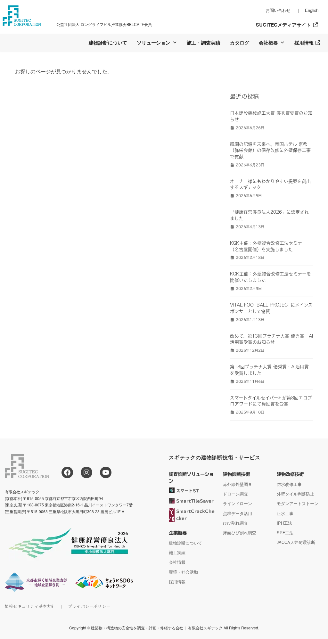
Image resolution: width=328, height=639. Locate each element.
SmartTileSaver (195, 501)
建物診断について (108, 42)
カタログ (239, 42)
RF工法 (286, 532)
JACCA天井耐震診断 (296, 542)
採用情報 (304, 42)
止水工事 (285, 513)
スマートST (187, 491)
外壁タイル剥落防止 (295, 494)
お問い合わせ (278, 10)
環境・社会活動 (183, 572)
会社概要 (268, 42)
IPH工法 (284, 523)
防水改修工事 (289, 484)
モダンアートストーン (297, 504)
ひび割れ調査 (235, 523)
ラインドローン (237, 504)
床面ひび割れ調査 (239, 532)
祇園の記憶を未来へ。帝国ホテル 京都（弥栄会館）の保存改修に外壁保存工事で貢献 (270, 150)
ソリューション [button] (153, 42)
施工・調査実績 (203, 42)
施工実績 (177, 552)
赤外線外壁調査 (237, 484)
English (311, 10)
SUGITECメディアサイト (284, 24)
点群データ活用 (237, 513)
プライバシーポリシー (89, 606)
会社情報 (177, 562)
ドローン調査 (235, 494)
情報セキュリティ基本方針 (30, 606)
